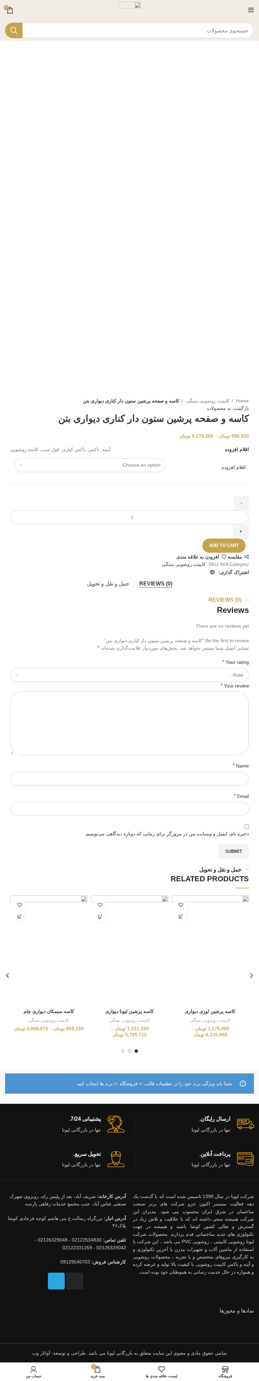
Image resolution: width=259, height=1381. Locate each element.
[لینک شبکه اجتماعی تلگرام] (212, 572)
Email (241, 796)
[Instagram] (74, 1281)
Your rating (235, 662)
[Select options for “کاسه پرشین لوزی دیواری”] (181, 916)
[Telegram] (56, 1281)
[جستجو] (14, 30)
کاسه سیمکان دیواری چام (49, 1011)
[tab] (155, 584)
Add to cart (224, 545)
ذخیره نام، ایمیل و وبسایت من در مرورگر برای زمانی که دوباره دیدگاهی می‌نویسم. (167, 833)
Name (241, 765)
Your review (235, 685)
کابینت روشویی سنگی (207, 400)
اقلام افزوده (234, 467)
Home (242, 400)
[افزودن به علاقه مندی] (181, 905)
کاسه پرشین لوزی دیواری (210, 1011)
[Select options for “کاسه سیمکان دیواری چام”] (19, 916)
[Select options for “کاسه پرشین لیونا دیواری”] (100, 916)
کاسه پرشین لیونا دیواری (129, 1011)
